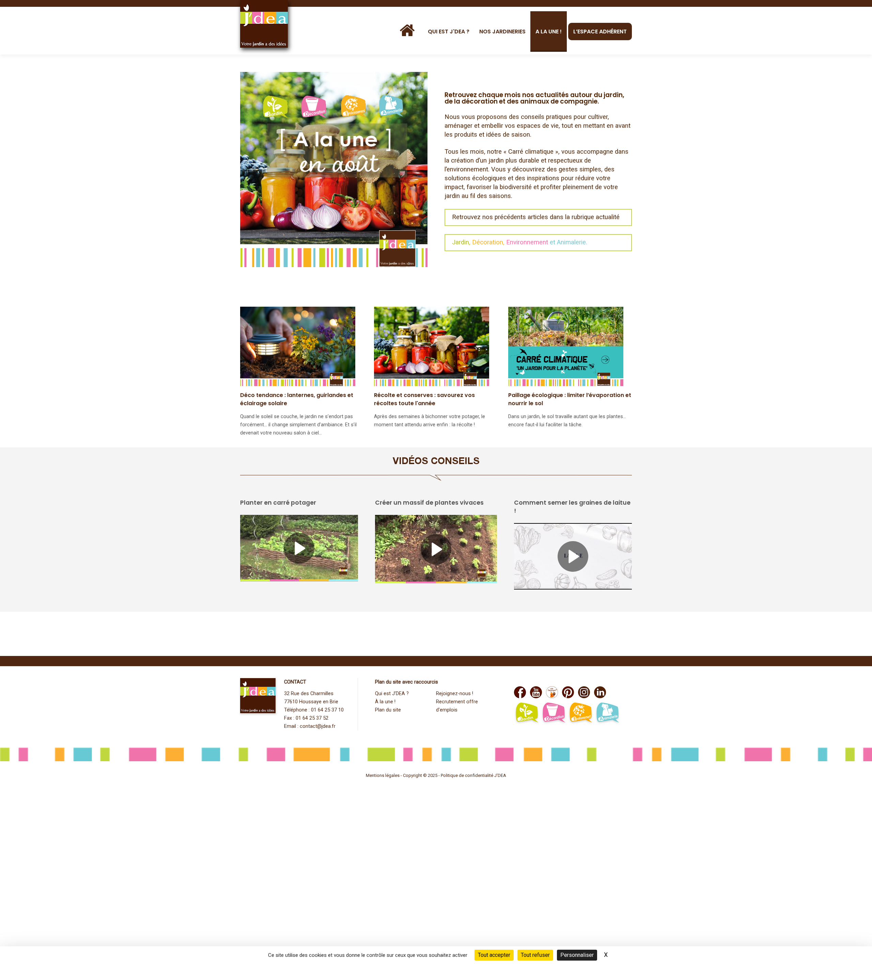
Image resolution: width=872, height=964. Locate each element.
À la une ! (385, 702)
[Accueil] (408, 31)
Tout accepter (494, 955)
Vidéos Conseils (436, 462)
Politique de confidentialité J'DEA (473, 775)
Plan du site (388, 710)
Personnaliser (577, 955)
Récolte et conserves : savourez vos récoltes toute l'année (424, 399)
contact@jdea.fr (318, 726)
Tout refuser (535, 955)
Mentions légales (383, 775)
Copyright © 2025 (420, 775)
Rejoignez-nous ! (454, 694)
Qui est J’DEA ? (392, 694)
